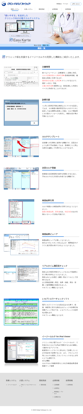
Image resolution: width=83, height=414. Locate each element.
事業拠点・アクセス (58, 392)
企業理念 (56, 388)
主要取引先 (57, 397)
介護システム (28, 9)
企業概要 (56, 385)
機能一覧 (45, 45)
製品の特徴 (37, 45)
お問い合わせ (76, 4)
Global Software (16, 4)
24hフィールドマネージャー (28, 385)
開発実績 (41, 9)
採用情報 (68, 9)
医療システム (15, 9)
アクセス (62, 4)
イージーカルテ (12, 385)
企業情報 (55, 9)
